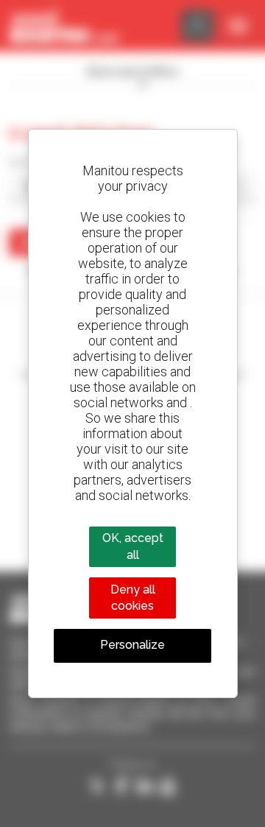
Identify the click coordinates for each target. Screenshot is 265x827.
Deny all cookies (132, 598)
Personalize (132, 645)
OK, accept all (132, 546)
